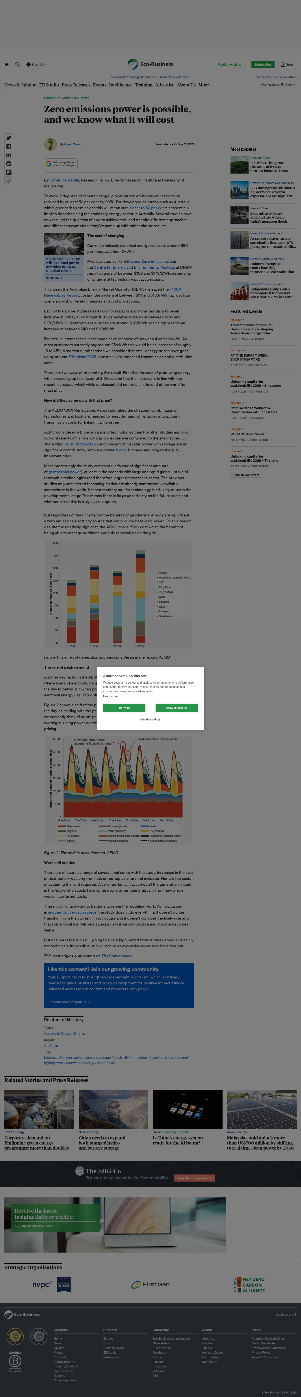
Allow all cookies (177, 707)
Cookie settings (150, 719)
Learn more (110, 696)
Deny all (124, 707)
